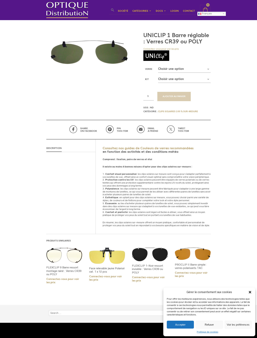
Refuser (209, 324)
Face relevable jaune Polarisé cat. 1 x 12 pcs (107, 270)
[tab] (70, 148)
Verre (148, 69)
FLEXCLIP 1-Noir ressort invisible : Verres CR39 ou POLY (147, 269)
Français (206, 13)
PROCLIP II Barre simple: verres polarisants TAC (190, 266)
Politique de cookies (207, 332)
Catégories (140, 10)
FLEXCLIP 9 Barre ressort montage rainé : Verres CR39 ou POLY (63, 271)
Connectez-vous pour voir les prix (161, 49)
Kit (147, 79)
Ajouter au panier (174, 96)
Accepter (180, 324)
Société (123, 10)
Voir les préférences (238, 324)
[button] (250, 292)
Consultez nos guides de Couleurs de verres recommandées (148, 148)
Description (54, 148)
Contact (189, 10)
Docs (159, 10)
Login (174, 10)
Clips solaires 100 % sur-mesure (178, 111)
